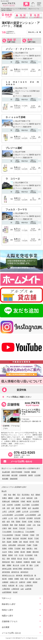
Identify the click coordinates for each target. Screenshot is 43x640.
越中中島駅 (6, 475)
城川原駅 (14, 475)
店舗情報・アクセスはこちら (11, 427)
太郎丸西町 (12, 545)
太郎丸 (4, 545)
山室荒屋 (28, 589)
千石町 (36, 538)
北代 (15, 518)
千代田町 (17, 548)
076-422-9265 (24, 452)
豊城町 (29, 552)
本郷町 (16, 579)
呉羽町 (30, 521)
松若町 (32, 579)
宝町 (20, 542)
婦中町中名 (15, 572)
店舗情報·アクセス (10, 621)
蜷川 (12, 562)
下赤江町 (22, 528)
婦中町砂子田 (28, 569)
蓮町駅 (30, 475)
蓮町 (3, 565)
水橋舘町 (5, 582)
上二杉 (10, 518)
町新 (22, 579)
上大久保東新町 (30, 515)
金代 (29, 508)
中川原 (21, 555)
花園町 (9, 565)
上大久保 (25, 511)
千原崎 (35, 545)
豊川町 (22, 552)
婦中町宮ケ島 (28, 575)
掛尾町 (24, 508)
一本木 (22, 498)
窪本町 (24, 521)
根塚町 (33, 562)
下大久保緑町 (30, 532)
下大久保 (30, 528)
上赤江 (4, 511)
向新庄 (4, 585)
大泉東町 (17, 505)
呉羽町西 (5, 525)
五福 (38, 525)
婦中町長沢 (24, 572)
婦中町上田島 (6, 569)
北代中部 (22, 518)
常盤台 (10, 552)
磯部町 (10, 498)
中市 (15, 555)
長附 (8, 558)
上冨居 (4, 518)
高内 (3, 542)
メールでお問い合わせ (11, 633)
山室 (22, 589)
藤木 (31, 565)
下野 (37, 535)
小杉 (34, 525)
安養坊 (4, 498)
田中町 (32, 542)
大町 (12, 508)
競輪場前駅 (14, 479)
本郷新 (10, 579)
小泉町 (29, 525)
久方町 (22, 565)
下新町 (32, 535)
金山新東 (35, 508)
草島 (12, 521)
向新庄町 (11, 585)
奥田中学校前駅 (16, 472)
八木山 (21, 585)
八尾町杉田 (15, 589)
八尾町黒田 (6, 589)
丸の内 (38, 579)
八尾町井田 (29, 585)
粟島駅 (33, 472)
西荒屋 (13, 558)
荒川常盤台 (26, 495)
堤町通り (30, 548)
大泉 (3, 505)
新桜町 (9, 538)
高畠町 (9, 542)
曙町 (14, 495)
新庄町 (30, 538)
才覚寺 (4, 528)
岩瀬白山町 (6, 501)
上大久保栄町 (19, 515)
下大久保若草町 (7, 535)
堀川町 (4, 579)
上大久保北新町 (7, 515)
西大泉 (19, 558)
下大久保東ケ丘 (18, 532)
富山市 (4, 491)
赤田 (5, 495)
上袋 (39, 515)
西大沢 (25, 558)
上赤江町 (11, 511)
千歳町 (29, 545)
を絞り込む (11, 40)
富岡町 (16, 552)
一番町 (16, 498)
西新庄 (32, 558)
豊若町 (10, 555)
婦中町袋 (19, 575)
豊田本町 (36, 552)
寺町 (35, 548)
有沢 (32, 495)
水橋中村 (22, 582)
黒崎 (11, 525)
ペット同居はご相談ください (19, 396)
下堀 (3, 538)
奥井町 (18, 508)
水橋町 (29, 582)
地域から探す (7, 610)
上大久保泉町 (34, 511)
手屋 (37, 542)
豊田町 (4, 555)
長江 (3, 558)
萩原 (38, 562)
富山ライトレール (34, 8)
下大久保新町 (6, 532)
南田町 (35, 582)
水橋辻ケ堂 (14, 582)
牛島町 (23, 501)
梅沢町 (29, 501)
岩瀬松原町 (15, 501)
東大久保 (16, 565)
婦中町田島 (6, 572)
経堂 (8, 521)
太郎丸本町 (21, 545)
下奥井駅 (27, 472)
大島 (3, 508)
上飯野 (18, 511)
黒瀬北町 (22, 525)
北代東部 (30, 518)
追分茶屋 (36, 501)
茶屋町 (4, 548)
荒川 (18, 495)
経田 (3, 521)
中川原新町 (29, 555)
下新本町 (25, 535)
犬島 (35, 498)
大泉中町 (10, 505)
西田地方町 (6, 562)
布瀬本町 (19, 562)
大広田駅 (37, 475)
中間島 (10, 548)
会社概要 (5, 627)
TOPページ (6, 598)
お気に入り (32, 5)
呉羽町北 (37, 521)
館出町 (25, 542)
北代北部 (37, 518)
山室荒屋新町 (6, 592)
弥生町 (15, 592)
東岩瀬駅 (5, 479)
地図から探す (7, 615)
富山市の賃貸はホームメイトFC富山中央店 (14, 8)
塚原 (23, 548)
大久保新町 (35, 505)
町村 (26, 579)
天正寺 (4, 552)
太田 (8, 508)
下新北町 (17, 535)
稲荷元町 (30, 498)
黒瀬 (15, 525)
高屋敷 (15, 542)
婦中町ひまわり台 (8, 575)
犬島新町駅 (23, 475)
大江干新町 (26, 505)
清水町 (15, 528)
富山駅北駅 (6, 472)
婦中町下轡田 (17, 569)
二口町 (36, 565)
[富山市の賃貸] (12, 4)
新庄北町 (16, 538)
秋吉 (9, 495)
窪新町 (18, 521)
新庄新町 (23, 538)
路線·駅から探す (9, 604)
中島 (35, 555)
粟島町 (37, 495)
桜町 (9, 528)
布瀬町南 (27, 562)
